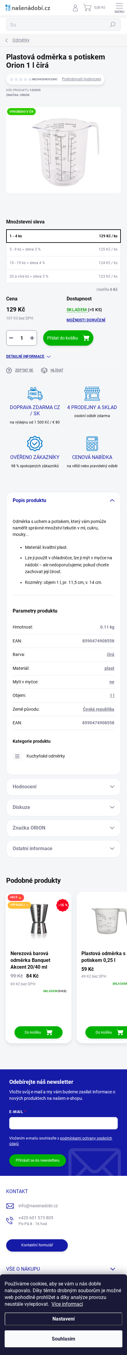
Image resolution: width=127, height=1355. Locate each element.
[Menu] (119, 7)
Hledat (112, 24)
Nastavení (63, 1319)
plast (109, 668)
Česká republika (98, 709)
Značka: (17, 95)
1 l (112, 695)
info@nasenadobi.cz (38, 1205)
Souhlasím (63, 1339)
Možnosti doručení (86, 320)
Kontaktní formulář (37, 1245)
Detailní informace (25, 356)
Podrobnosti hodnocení (81, 79)
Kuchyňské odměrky (46, 756)
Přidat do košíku (62, 338)
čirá (110, 654)
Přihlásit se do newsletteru (37, 1160)
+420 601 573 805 (35, 1220)
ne (111, 681)
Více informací (67, 1304)
